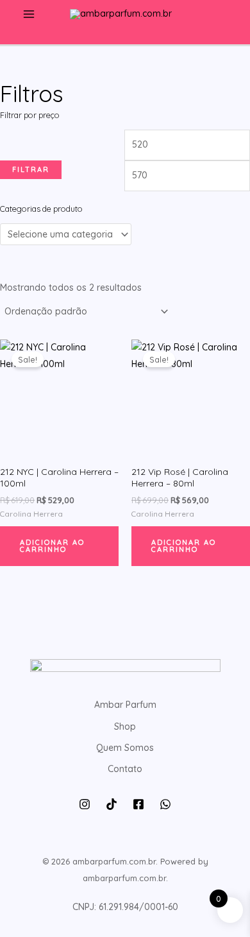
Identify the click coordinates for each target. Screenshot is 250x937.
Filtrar (30, 169)
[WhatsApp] (165, 804)
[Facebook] (138, 804)
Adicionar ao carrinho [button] (52, 546)
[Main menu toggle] (28, 14)
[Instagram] (84, 804)
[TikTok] (111, 804)
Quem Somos (125, 747)
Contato (125, 769)
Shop (125, 726)
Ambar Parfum (125, 704)
